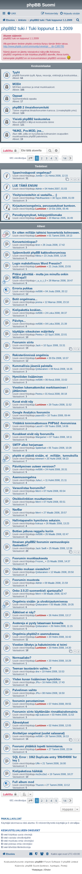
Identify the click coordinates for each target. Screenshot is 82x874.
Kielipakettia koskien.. (27, 310)
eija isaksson (42, 714)
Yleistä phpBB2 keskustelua (31, 119)
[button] (30, 158)
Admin (38, 188)
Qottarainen (41, 369)
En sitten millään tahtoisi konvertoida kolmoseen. (46, 232)
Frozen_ (39, 561)
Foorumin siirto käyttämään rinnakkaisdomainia (44, 711)
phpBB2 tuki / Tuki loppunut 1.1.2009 (37, 28)
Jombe (39, 175)
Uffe (37, 763)
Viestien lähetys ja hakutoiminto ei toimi (39, 644)
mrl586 (39, 291)
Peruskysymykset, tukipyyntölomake (37, 215)
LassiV (39, 426)
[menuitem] (11, 13)
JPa (37, 682)
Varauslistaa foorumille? (28, 488)
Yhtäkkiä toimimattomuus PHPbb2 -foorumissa (44, 423)
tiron (37, 245)
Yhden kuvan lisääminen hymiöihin (36, 679)
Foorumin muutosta (25, 580)
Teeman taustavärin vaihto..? (31, 668)
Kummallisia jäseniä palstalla (32, 366)
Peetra (38, 334)
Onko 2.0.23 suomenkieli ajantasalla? (37, 590)
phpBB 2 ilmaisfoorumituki (30, 107)
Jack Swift (40, 548)
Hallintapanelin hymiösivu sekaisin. (36, 520)
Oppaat (17, 95)
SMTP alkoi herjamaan (27, 444)
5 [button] (56, 158)
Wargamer (41, 437)
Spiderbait (40, 447)
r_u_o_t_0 (40, 280)
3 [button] (46, 158)
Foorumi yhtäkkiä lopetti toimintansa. (37, 746)
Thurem (39, 785)
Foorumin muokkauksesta (30, 558)
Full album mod (23, 782)
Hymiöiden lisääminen (27, 376)
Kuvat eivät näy (22, 401)
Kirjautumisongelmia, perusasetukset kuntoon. (44, 205)
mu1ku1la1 (41, 774)
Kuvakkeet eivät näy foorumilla (33, 434)
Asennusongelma (24, 477)
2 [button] (41, 158)
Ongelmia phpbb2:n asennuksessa (35, 634)
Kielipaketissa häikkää (27, 771)
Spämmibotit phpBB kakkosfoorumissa (39, 252)
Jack (38, 345)
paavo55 (40, 415)
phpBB (38, 862)
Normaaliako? (21, 657)
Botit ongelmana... (24, 299)
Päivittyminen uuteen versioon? (34, 466)
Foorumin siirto (23, 342)
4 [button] (51, 158)
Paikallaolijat (11, 818)
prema (38, 302)
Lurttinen (40, 208)
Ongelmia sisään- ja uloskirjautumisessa (40, 601)
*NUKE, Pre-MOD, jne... (28, 130)
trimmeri (39, 458)
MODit (16, 84)
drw (37, 671)
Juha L (39, 480)
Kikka (38, 255)
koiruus (39, 523)
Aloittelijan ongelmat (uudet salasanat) (38, 733)
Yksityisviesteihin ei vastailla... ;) (34, 195)
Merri (38, 491)
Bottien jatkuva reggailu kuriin (32, 531)
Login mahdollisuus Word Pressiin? (37, 263)
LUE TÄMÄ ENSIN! (25, 185)
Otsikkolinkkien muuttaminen (32, 498)
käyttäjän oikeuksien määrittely (33, 331)
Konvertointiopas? (24, 242)
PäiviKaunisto (42, 198)
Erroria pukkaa (22, 288)
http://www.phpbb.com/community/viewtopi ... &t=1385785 (33, 46)
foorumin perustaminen (28, 701)
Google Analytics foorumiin (31, 412)
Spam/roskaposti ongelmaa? (31, 172)
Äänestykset (20, 722)
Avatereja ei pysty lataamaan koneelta (37, 623)
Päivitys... (19, 320)
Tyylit (16, 72)
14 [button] (64, 158)
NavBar (17, 509)
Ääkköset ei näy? (23, 612)
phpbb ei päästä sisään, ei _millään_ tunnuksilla (45, 455)
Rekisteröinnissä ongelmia (30, 355)
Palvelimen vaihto (24, 690)
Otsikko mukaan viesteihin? (31, 569)
